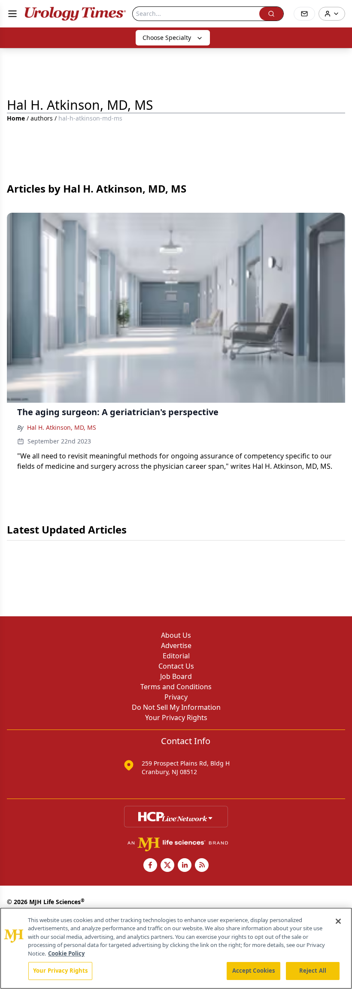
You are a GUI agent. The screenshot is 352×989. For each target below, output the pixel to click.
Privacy (176, 697)
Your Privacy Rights (176, 717)
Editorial (176, 655)
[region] (176, 948)
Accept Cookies (253, 970)
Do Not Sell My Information (176, 707)
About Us (176, 635)
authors (41, 118)
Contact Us (176, 666)
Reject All (312, 970)
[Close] (338, 921)
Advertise (176, 645)
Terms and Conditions (176, 686)
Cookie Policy (66, 953)
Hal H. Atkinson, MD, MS (61, 427)
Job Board (176, 676)
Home (16, 118)
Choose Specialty (167, 37)
